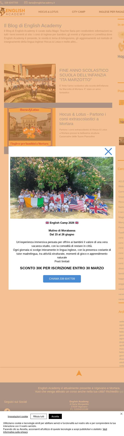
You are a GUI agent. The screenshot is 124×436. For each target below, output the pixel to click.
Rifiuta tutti (38, 416)
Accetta (55, 416)
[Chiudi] (121, 414)
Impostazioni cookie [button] (18, 416)
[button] (108, 151)
